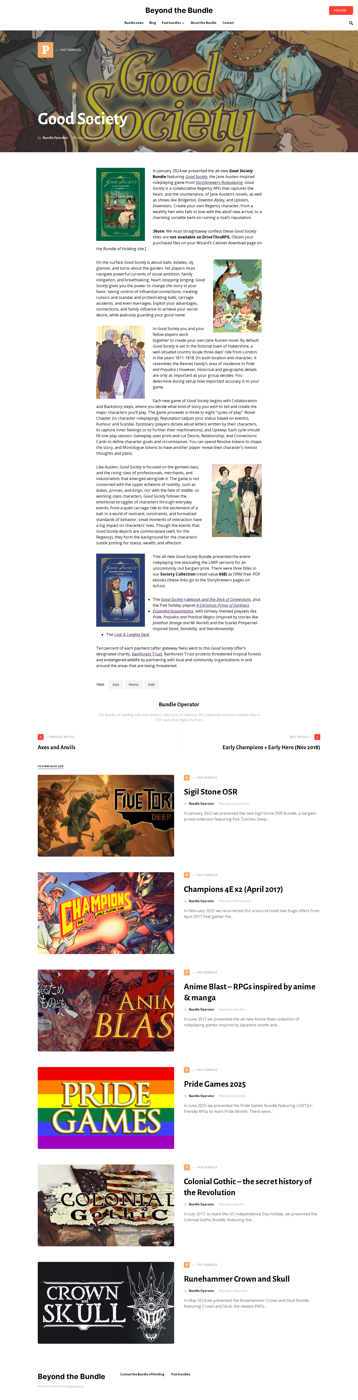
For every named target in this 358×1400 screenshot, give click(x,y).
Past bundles (180, 1374)
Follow (340, 10)
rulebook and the (206, 599)
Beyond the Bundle (179, 10)
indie (151, 684)
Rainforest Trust (147, 654)
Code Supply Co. (75, 1386)
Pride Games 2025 (215, 1084)
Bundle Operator (55, 138)
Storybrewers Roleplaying (219, 182)
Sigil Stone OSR (210, 791)
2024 (116, 684)
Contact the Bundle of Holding (142, 1374)
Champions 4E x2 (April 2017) (233, 889)
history (134, 684)
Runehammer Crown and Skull (237, 1279)
